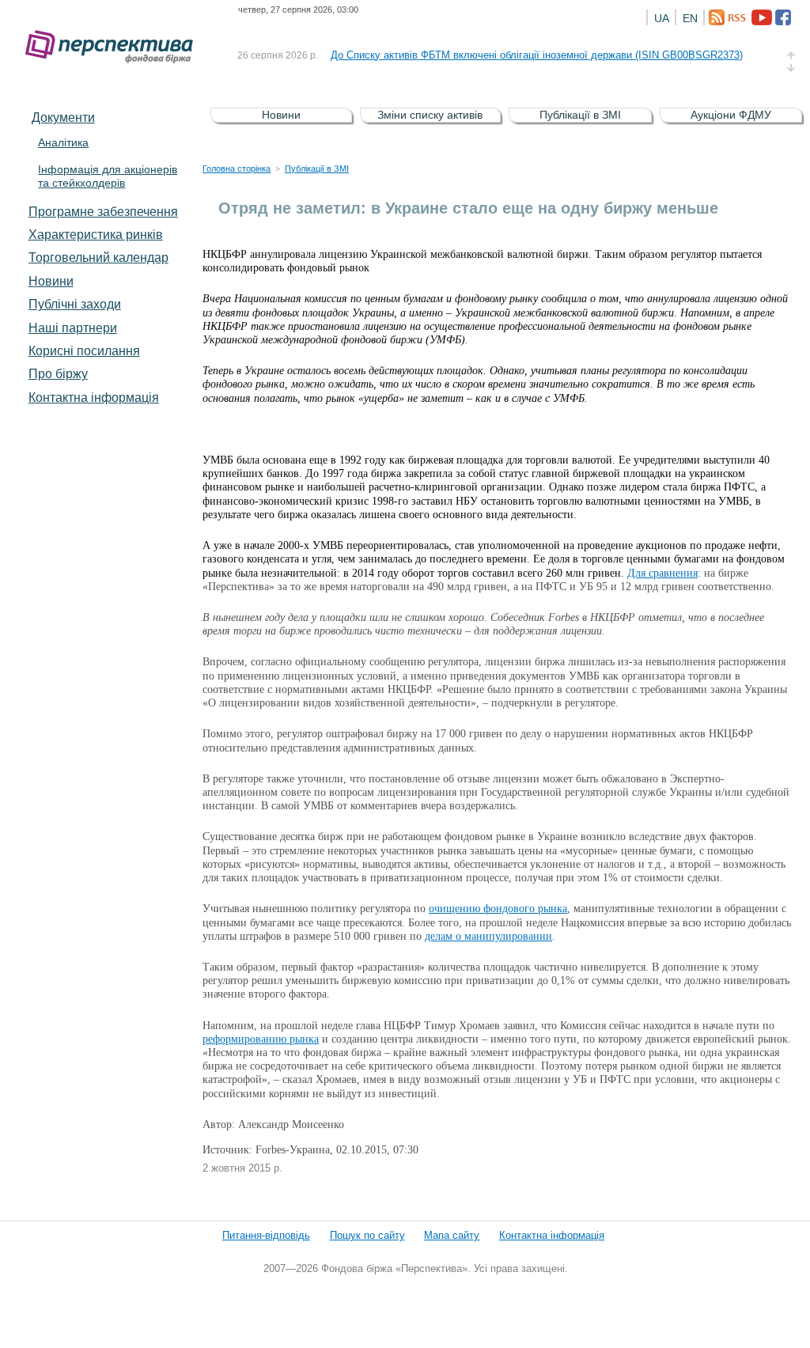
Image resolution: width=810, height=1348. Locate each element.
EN (690, 18)
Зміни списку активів (430, 114)
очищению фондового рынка (498, 908)
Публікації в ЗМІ (580, 114)
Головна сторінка (236, 168)
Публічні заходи (74, 304)
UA (661, 18)
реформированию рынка (260, 1039)
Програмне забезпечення (103, 211)
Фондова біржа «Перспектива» (113, 47)
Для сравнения (662, 573)
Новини (51, 281)
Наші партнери (72, 327)
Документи (63, 117)
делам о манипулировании (488, 936)
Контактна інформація (93, 397)
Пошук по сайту (367, 1235)
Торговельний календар (98, 257)
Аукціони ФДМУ (731, 114)
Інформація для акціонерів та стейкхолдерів (107, 176)
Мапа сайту (451, 1235)
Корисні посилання (84, 350)
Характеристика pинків (95, 234)
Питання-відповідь (266, 1235)
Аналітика (63, 142)
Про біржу (58, 373)
